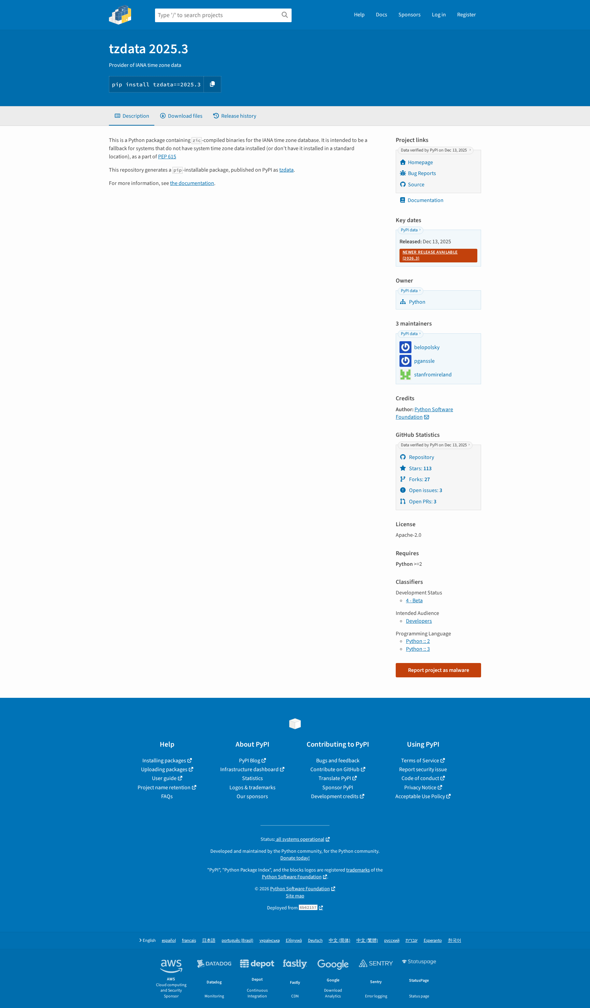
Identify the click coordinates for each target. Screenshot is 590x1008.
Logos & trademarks (252, 787)
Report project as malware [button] (438, 670)
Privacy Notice (420, 787)
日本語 (208, 941)
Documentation (426, 200)
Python (416, 302)
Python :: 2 (418, 641)
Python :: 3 (418, 649)
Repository (421, 457)
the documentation (192, 183)
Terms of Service (420, 760)
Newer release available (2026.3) (430, 255)
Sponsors (409, 14)
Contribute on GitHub (335, 769)
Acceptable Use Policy (420, 796)
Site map (295, 895)
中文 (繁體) (367, 941)
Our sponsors (252, 796)
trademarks (358, 870)
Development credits (335, 796)
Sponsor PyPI (337, 787)
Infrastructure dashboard (249, 769)
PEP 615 (167, 156)
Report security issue (423, 769)
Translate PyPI (335, 778)
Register (466, 14)
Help (359, 14)
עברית (412, 941)
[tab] (131, 116)
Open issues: (425, 490)
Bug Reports (422, 173)
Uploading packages (164, 769)
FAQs (167, 796)
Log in (439, 14)
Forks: (419, 479)
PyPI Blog (249, 760)
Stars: (420, 468)
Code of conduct (420, 778)
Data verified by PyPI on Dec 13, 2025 (434, 150)
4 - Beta (414, 600)
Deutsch (315, 941)
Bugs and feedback (338, 760)
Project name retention (164, 787)
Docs (381, 14)
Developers (419, 621)
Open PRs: (422, 501)
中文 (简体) (339, 941)
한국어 (454, 941)
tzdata (286, 170)
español (169, 941)
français (189, 941)
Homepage (420, 162)
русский (391, 941)
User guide (164, 778)
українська (269, 941)
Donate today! (295, 858)
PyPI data (409, 230)
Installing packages (164, 760)
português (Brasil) (237, 941)
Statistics (252, 778)
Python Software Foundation (424, 413)
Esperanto (433, 941)
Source (416, 184)
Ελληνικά (294, 941)
